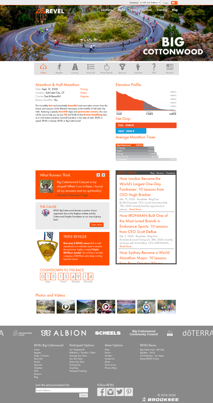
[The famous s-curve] (86, 306)
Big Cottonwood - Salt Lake (152, 349)
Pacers (108, 352)
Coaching (73, 367)
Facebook (170, 173)
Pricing (84, 89)
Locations (106, 10)
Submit (83, 395)
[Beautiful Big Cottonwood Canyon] (46, 306)
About (121, 10)
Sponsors (38, 364)
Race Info (38, 358)
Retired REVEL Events (149, 358)
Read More (135, 209)
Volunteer (38, 367)
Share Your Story (76, 361)
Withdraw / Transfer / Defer (82, 352)
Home (37, 349)
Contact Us (109, 358)
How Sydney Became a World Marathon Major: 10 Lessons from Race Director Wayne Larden (144, 260)
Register (84, 96)
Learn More (96, 224)
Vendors (108, 355)
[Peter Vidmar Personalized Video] (146, 306)
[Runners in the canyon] (166, 306)
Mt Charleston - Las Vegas (152, 355)
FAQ (36, 370)
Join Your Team (76, 358)
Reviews (160, 173)
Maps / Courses (41, 355)
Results (37, 361)
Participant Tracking (78, 370)
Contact (147, 10)
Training (162, 10)
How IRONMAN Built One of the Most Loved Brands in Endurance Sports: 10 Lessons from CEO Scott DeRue (144, 223)
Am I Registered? (77, 349)
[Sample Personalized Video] (66, 306)
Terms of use (110, 364)
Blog (175, 10)
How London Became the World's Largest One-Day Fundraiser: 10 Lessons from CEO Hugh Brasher (142, 186)
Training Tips (75, 364)
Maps (83, 92)
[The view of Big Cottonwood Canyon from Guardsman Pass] (126, 306)
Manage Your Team (78, 355)
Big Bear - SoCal (147, 352)
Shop (134, 10)
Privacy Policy (111, 367)
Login (165, 2)
